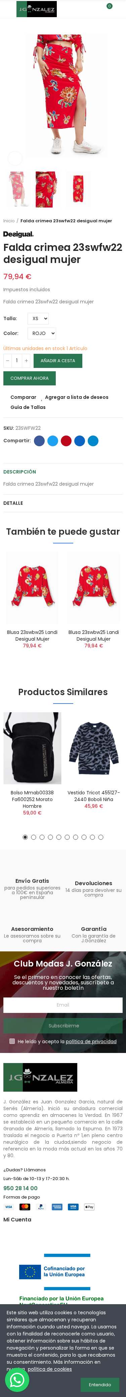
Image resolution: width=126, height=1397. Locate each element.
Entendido (100, 1385)
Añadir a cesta (58, 360)
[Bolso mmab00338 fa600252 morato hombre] (32, 748)
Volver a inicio (119, 221)
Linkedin (79, 441)
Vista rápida (45, 591)
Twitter (52, 441)
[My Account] (119, 9)
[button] (10, 96)
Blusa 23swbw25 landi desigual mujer (32, 635)
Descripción (19, 471)
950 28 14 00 (20, 1188)
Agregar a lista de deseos (77, 397)
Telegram (93, 441)
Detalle (13, 503)
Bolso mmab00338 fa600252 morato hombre (32, 799)
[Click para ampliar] (15, 158)
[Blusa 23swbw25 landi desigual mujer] (32, 588)
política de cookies (50, 1369)
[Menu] (6, 9)
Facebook (39, 441)
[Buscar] (95, 9)
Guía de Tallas (28, 407)
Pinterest (66, 441)
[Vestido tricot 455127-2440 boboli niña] (94, 748)
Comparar (23, 397)
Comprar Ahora (29, 378)
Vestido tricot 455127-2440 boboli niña (94, 796)
